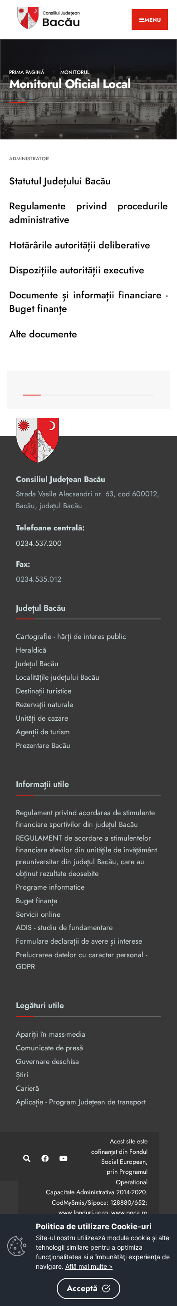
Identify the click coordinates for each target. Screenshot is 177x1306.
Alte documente (43, 334)
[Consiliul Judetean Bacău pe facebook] (44, 1158)
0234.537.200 (39, 543)
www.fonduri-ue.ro (83, 1212)
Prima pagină (26, 72)
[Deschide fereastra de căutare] (26, 1158)
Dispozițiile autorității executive (76, 270)
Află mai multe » (89, 1266)
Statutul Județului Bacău (60, 181)
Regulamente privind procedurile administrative (88, 213)
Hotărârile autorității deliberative (79, 245)
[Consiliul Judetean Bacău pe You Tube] (62, 1158)
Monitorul (74, 72)
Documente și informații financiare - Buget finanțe (88, 302)
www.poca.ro (129, 1212)
